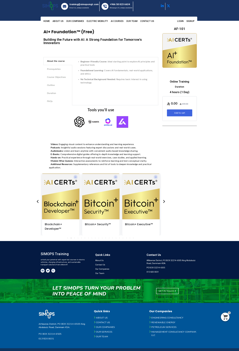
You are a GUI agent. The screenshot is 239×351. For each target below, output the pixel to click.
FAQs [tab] (50, 101)
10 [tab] (98, 238)
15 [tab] (116, 238)
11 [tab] (102, 238)
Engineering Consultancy (167, 317)
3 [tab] (74, 238)
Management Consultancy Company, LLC (174, 333)
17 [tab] (123, 238)
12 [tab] (105, 238)
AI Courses (117, 21)
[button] (75, 177)
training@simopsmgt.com (84, 4)
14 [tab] (112, 238)
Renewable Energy (163, 322)
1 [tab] (67, 238)
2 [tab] (71, 238)
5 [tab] (81, 238)
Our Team (131, 21)
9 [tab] (95, 238)
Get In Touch (167, 291)
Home (46, 21)
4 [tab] (78, 238)
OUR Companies (75, 21)
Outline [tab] (51, 85)
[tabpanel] (115, 73)
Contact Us (147, 21)
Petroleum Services (164, 327)
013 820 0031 (46, 338)
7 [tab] (88, 238)
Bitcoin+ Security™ (98, 224)
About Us (58, 21)
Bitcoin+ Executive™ (139, 224)
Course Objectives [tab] (56, 77)
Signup (190, 21)
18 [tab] (126, 238)
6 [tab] (85, 238)
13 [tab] (109, 238)
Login (180, 21)
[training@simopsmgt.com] (64, 6)
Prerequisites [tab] (54, 69)
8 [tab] (91, 238)
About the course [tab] (56, 61)
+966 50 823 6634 (120, 4)
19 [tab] (129, 238)
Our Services (104, 331)
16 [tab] (119, 238)
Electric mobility (97, 21)
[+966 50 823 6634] (105, 6)
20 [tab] (133, 238)
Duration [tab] (51, 93)
